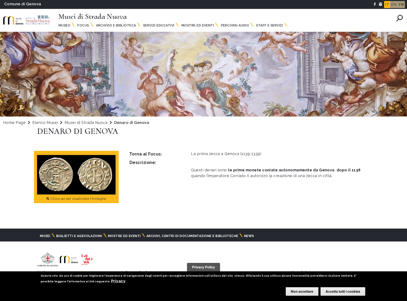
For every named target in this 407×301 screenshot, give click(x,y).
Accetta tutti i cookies (343, 291)
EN (394, 4)
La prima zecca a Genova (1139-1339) (226, 153)
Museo (64, 25)
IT (387, 4)
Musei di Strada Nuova (87, 122)
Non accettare (302, 291)
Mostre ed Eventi (197, 25)
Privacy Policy (203, 267)
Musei (45, 236)
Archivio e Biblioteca (116, 25)
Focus (83, 25)
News (249, 236)
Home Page (14, 122)
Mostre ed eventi (124, 236)
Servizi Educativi (158, 25)
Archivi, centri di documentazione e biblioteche (192, 236)
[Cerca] (399, 18)
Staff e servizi (269, 25)
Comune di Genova (22, 4)
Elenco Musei (45, 122)
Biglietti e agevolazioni (79, 236)
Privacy (118, 281)
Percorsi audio (235, 25)
